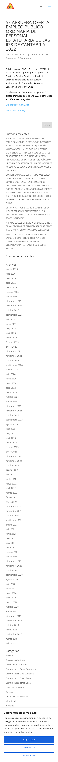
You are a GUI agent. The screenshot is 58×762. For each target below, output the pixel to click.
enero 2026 (11, 296)
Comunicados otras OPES (18, 682)
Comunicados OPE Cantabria (20, 673)
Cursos (9, 692)
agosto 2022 (12, 469)
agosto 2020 (12, 579)
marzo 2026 (11, 287)
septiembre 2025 (14, 314)
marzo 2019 (11, 629)
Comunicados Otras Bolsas (19, 678)
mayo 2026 (11, 278)
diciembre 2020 (13, 561)
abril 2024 (11, 387)
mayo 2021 (11, 538)
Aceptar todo (29, 739)
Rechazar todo (29, 755)
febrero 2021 (12, 552)
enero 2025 (11, 346)
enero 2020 (11, 611)
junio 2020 (11, 588)
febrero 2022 (12, 497)
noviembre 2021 (14, 511)
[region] (29, 735)
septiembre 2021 (14, 520)
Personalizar (29, 747)
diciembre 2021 (13, 506)
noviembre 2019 (14, 620)
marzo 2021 (11, 547)
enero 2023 (11, 451)
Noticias (10, 705)
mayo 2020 (11, 593)
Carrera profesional (15, 660)
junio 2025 (11, 324)
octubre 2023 (12, 415)
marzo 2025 (11, 337)
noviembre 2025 (14, 305)
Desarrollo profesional (17, 696)
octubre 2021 (12, 515)
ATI (11, 54)
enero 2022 (11, 501)
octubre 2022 (12, 465)
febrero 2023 (12, 447)
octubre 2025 (12, 310)
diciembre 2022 (13, 456)
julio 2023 (10, 428)
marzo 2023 (11, 442)
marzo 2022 (11, 492)
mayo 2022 (11, 483)
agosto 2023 (12, 424)
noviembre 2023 (14, 410)
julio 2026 (10, 273)
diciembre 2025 (13, 301)
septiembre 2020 (14, 574)
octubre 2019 (12, 625)
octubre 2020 (12, 570)
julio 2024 (10, 374)
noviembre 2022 (14, 460)
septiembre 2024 (14, 365)
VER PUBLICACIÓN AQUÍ (17, 105)
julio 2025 (10, 319)
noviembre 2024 (14, 355)
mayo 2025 (11, 328)
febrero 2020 (12, 606)
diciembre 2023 (13, 406)
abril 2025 (11, 333)
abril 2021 (11, 543)
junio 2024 (11, 378)
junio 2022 (11, 479)
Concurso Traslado (15, 687)
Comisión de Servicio (16, 664)
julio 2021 (10, 529)
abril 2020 (11, 597)
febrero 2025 (12, 342)
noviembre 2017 (14, 634)
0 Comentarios (25, 58)
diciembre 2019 (13, 616)
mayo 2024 (11, 383)
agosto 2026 (12, 269)
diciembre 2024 (13, 351)
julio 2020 (10, 584)
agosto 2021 (12, 524)
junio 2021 (11, 533)
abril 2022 (11, 488)
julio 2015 (10, 643)
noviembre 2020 (14, 565)
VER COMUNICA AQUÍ (16, 110)
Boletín (9, 655)
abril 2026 (11, 282)
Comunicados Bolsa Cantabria (21, 669)
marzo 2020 (11, 602)
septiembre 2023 (14, 419)
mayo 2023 (11, 433)
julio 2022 (10, 474)
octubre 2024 (12, 360)
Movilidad (11, 701)
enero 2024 (11, 401)
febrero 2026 (12, 292)
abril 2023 (11, 438)
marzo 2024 (11, 392)
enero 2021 (11, 556)
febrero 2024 (12, 396)
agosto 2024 (12, 369)
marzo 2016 (11, 638)
